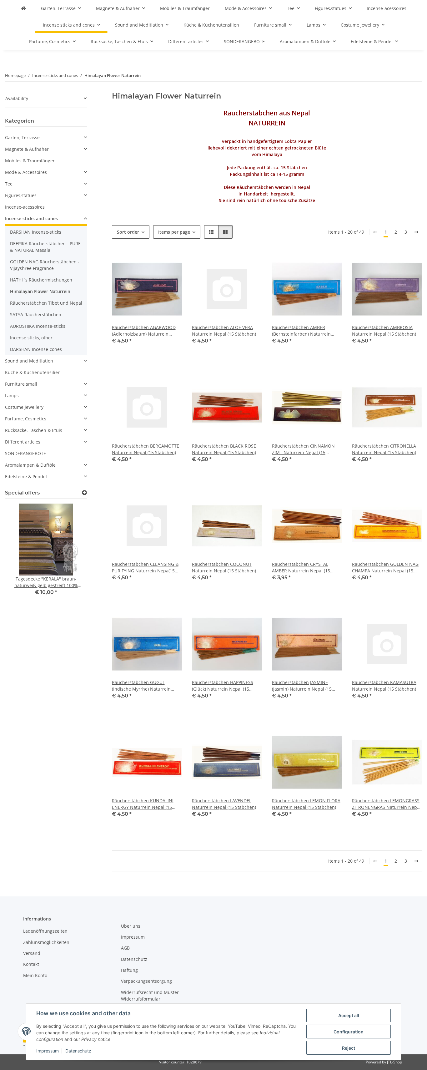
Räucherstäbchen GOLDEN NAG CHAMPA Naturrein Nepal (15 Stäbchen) (385, 567)
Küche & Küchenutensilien (33, 372)
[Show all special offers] (84, 493)
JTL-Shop (394, 1062)
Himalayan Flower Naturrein (40, 291)
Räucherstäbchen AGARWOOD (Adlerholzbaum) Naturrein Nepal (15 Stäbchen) (144, 330)
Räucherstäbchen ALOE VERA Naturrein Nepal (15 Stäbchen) (224, 330)
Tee (9, 184)
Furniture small (21, 384)
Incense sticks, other (31, 338)
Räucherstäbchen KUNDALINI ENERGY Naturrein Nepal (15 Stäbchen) (142, 804)
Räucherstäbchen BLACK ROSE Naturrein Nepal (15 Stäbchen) (224, 449)
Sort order (128, 232)
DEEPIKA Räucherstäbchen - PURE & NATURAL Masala (45, 247)
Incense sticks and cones (31, 218)
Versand (31, 953)
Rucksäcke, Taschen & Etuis (33, 430)
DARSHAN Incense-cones (36, 349)
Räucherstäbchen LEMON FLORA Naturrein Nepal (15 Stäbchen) (306, 804)
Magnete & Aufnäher (27, 149)
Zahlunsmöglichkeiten (46, 942)
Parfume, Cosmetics (25, 419)
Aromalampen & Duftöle (30, 465)
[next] (416, 232)
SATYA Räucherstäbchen (35, 314)
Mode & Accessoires (26, 172)
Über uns (130, 926)
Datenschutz (78, 1050)
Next (71, 554)
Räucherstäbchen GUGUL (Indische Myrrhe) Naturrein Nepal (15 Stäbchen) (141, 685)
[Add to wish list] (171, 264)
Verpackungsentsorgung (146, 981)
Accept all (348, 1015)
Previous (20, 554)
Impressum (47, 1050)
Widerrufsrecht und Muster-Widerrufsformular (150, 995)
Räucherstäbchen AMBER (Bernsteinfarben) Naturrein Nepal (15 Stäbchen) (301, 330)
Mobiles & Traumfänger (30, 161)
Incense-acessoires (25, 207)
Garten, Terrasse (22, 137)
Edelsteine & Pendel (26, 476)
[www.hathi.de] (23, 8)
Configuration (349, 1031)
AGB (125, 948)
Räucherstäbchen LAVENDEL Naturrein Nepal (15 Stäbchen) (224, 804)
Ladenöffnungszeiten (45, 931)
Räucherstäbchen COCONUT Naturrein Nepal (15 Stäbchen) (224, 567)
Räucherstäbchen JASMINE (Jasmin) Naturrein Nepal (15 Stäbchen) (302, 685)
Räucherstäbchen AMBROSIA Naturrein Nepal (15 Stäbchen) (384, 330)
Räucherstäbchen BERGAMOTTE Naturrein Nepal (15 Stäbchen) (145, 449)
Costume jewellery (24, 407)
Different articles (22, 442)
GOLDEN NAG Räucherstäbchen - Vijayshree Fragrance (44, 265)
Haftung (129, 970)
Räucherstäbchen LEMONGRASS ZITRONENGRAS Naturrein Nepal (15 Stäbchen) (386, 804)
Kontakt (31, 964)
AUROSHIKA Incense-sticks (37, 326)
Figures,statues (21, 195)
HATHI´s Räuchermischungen (41, 280)
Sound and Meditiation (29, 361)
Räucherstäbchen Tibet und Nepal (46, 303)
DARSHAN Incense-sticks (35, 232)
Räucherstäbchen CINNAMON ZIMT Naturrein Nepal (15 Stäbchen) (303, 449)
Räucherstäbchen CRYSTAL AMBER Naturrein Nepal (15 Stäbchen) (301, 567)
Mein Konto (35, 975)
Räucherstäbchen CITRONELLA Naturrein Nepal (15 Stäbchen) (384, 449)
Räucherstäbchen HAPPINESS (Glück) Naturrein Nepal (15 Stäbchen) (222, 685)
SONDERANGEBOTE (25, 453)
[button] (211, 232)
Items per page (174, 232)
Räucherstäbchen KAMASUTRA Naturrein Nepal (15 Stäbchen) (384, 685)
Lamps (12, 395)
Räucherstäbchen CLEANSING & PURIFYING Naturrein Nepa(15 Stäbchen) (145, 567)
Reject (348, 1048)
